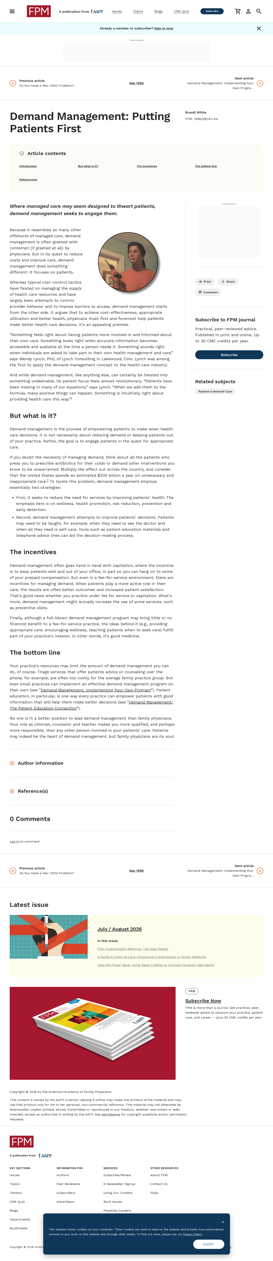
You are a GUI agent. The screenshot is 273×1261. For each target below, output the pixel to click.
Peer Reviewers (68, 1184)
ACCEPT (208, 1244)
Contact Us (159, 1184)
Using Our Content (117, 1193)
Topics (138, 11)
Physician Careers (117, 1210)
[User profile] (248, 11)
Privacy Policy (192, 1234)
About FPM (159, 1175)
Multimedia (18, 1228)
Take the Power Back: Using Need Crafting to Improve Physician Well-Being (155, 965)
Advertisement (137, 40)
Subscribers (66, 1193)
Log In (14, 841)
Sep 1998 (136, 83)
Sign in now (163, 28)
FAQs (154, 1193)
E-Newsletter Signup (119, 1184)
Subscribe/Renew (117, 1175)
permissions (110, 1114)
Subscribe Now (203, 1001)
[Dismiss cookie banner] (222, 1221)
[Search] (258, 11)
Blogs (158, 11)
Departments (20, 1219)
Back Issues (112, 1202)
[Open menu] (12, 11)
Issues (117, 11)
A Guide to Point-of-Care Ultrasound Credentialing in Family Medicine (151, 957)
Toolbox (16, 1193)
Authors (63, 1175)
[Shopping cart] (237, 11)
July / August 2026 (119, 929)
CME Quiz (181, 11)
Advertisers (65, 1202)
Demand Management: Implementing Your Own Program (96, 690)
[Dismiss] (258, 28)
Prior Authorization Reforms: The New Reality (132, 949)
